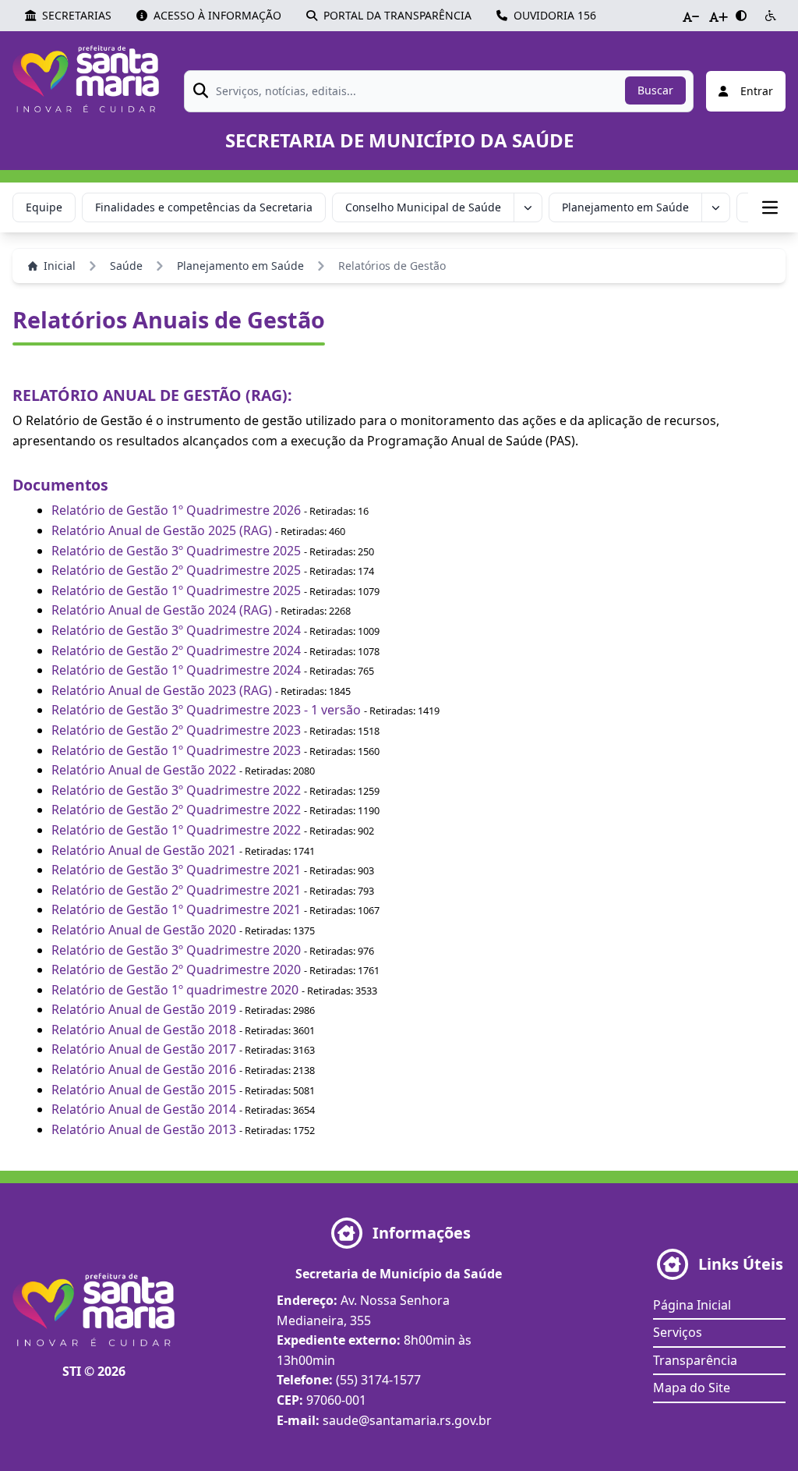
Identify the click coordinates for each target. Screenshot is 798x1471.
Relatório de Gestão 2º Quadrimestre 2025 (176, 570)
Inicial (60, 265)
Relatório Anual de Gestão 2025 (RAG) (161, 530)
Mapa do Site (691, 1387)
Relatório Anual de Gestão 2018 (143, 1029)
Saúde (126, 265)
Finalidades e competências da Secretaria (203, 207)
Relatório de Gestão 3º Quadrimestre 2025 (176, 550)
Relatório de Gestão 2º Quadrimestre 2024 (176, 650)
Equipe (44, 207)
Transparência (695, 1360)
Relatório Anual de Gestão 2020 (143, 929)
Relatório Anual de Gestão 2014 (143, 1109)
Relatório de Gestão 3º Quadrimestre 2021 (176, 869)
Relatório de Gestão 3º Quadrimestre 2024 (176, 630)
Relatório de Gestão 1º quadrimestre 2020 (174, 989)
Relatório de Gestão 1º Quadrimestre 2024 (176, 670)
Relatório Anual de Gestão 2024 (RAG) (163, 610)
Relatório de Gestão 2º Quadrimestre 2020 (176, 969)
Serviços (677, 1332)
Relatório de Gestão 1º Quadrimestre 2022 (176, 829)
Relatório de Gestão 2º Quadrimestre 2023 (176, 730)
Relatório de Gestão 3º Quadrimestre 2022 (176, 790)
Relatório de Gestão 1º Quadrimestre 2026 (176, 510)
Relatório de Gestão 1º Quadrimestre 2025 (176, 590)
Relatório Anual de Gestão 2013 (143, 1129)
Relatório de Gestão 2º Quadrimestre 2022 (176, 809)
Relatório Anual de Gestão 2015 (143, 1089)
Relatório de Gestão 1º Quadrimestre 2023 (176, 750)
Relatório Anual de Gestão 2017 (143, 1049)
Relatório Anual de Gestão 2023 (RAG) (161, 690)
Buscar (655, 90)
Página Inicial (692, 1304)
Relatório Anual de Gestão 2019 (143, 1009)
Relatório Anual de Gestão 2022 (143, 769)
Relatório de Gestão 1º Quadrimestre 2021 (176, 909)
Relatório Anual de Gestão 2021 (143, 850)
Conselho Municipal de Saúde (423, 207)
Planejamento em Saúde (625, 207)
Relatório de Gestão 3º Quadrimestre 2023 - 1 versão (206, 709)
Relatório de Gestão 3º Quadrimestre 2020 (176, 950)
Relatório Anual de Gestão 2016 (143, 1069)
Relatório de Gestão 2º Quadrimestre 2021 (176, 890)
